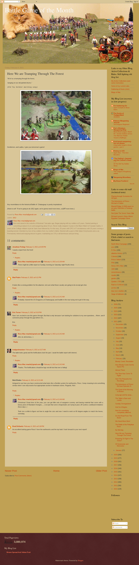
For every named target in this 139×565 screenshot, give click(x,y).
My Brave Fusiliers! (121, 181)
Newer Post (11, 471)
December (120, 324)
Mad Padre (16, 277)
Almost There (120, 370)
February (119, 358)
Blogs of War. (116, 92)
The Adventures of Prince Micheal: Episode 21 (124, 385)
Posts (116, 523)
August (118, 338)
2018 (116, 461)
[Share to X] (50, 215)
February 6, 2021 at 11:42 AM (54, 334)
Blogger (80, 560)
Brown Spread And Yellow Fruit (19, 552)
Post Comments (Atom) (23, 476)
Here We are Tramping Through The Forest (123, 434)
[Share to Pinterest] (54, 215)
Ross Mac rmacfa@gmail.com (29, 262)
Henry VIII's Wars (117, 266)
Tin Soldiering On (120, 106)
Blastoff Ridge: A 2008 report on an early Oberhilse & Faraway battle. (122, 208)
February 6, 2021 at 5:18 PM (34, 426)
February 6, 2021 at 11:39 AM (54, 262)
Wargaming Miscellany (122, 177)
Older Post (101, 471)
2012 (116, 482)
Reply (14, 253)
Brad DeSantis (17, 426)
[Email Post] (41, 214)
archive (114, 288)
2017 (116, 465)
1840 (113, 269)
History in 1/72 (119, 151)
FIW (112, 263)
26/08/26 (117, 117)
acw (112, 247)
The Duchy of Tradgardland (119, 114)
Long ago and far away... (124, 395)
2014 (116, 475)
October (119, 331)
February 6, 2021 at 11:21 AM (32, 380)
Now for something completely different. (123, 411)
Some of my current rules (120, 86)
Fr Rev (113, 250)
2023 (116, 314)
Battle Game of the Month (39, 10)
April (117, 352)
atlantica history (116, 253)
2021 (116, 321)
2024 (116, 311)
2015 (116, 472)
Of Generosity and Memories (121, 445)
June (118, 345)
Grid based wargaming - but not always (123, 142)
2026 (116, 304)
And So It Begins (121, 407)
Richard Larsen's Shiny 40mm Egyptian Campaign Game (122, 217)
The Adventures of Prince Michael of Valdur (120, 202)
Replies (17, 258)
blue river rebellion (117, 291)
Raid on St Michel (117, 285)
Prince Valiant (116, 259)
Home (56, 471)
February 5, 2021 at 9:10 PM (32, 312)
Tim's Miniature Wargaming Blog (120, 129)
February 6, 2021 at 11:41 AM (54, 297)
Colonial (114, 256)
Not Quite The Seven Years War (122, 213)
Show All (132, 183)
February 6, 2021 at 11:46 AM (54, 399)
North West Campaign (119, 244)
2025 (116, 308)
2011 (115, 485)
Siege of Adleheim (117, 294)
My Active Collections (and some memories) (120, 82)
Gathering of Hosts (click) (120, 89)
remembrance (116, 272)
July (117, 341)
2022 (116, 318)
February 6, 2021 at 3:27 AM (36, 350)
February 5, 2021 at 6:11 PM (31, 277)
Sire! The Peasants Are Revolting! (123, 380)
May (117, 348)
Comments (118, 527)
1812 (14, 218)
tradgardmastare (18, 350)
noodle (113, 275)
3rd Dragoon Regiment (121, 124)
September (120, 334)
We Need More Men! (122, 421)
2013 (116, 479)
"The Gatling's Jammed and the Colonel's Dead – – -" (123, 160)
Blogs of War (118, 170)
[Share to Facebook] (52, 215)
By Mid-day (119, 430)
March (118, 355)
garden (113, 278)
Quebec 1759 (116, 281)
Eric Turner (16, 312)
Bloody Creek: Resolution (124, 361)
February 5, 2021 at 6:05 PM (36, 247)
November (120, 328)
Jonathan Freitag (18, 247)
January (119, 450)
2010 (116, 489)
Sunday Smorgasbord (123, 404)
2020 (116, 455)
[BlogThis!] (48, 215)
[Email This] (46, 215)
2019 (116, 458)
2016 (116, 468)
